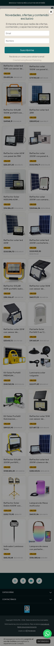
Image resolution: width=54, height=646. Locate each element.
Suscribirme (27, 50)
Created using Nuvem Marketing (27, 60)
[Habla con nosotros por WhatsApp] (47, 633)
